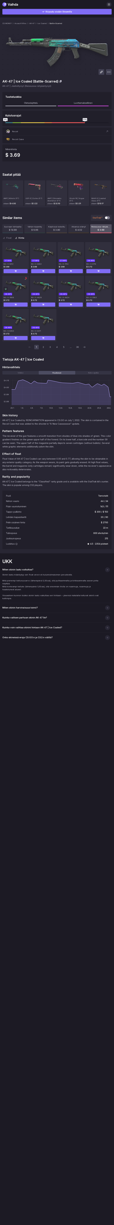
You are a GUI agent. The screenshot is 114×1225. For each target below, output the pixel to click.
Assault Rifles (20, 23)
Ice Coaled (42, 23)
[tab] (20, 373)
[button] (57, 131)
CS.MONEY (7, 23)
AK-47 (31, 23)
